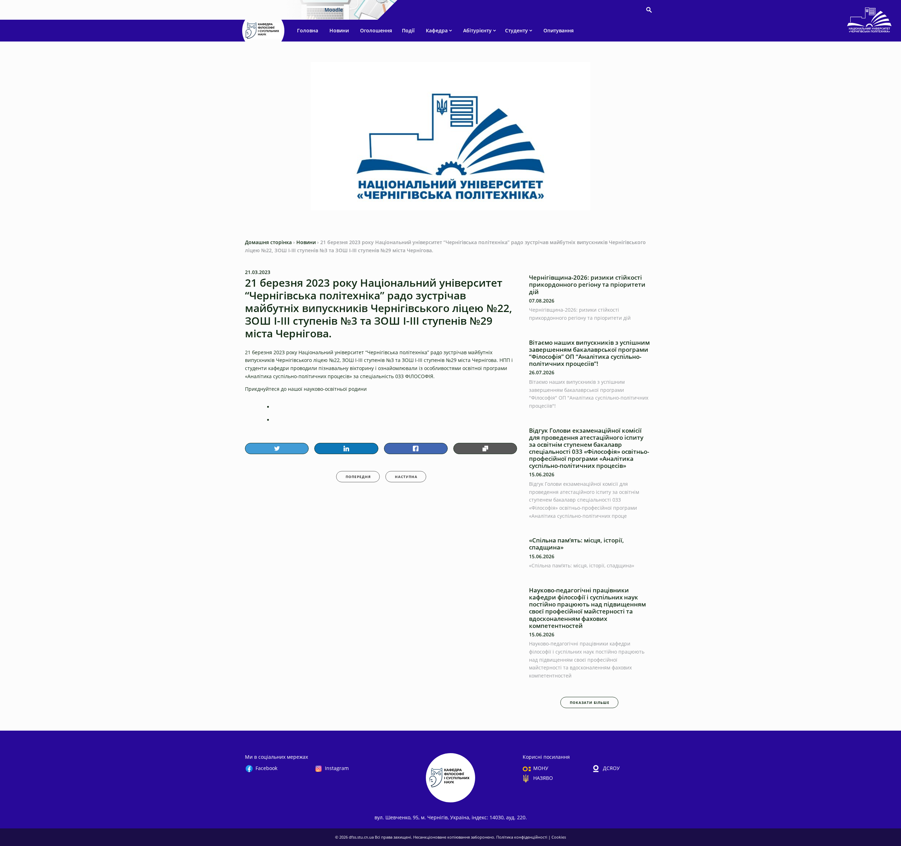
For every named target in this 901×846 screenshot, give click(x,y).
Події (408, 30)
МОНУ (540, 768)
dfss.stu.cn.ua (362, 837)
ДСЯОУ (611, 768)
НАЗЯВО (543, 778)
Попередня (358, 476)
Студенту (516, 30)
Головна (307, 30)
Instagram (337, 768)
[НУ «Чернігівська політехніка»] (263, 31)
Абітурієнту (477, 30)
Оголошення (376, 30)
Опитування (558, 30)
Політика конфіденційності (522, 837)
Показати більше (590, 702)
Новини (339, 30)
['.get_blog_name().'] (869, 21)
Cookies (559, 837)
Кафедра (437, 30)
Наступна (406, 476)
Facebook (266, 768)
